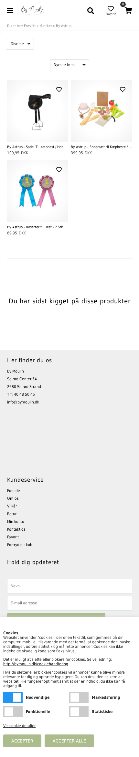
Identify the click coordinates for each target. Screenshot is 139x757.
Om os (13, 498)
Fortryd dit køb (19, 545)
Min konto (15, 521)
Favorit (13, 537)
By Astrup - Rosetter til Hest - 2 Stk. (35, 227)
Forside (30, 26)
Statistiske (79, 711)
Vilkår (12, 506)
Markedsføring (79, 697)
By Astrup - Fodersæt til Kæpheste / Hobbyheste (101, 147)
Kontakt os (16, 529)
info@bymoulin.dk (23, 402)
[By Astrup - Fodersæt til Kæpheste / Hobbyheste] (101, 111)
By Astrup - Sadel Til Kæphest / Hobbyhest (37, 147)
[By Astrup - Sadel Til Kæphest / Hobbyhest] (37, 111)
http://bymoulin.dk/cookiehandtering (35, 664)
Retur (11, 514)
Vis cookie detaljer (19, 726)
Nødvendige (13, 697)
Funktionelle (13, 711)
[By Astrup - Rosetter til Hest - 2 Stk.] (37, 191)
